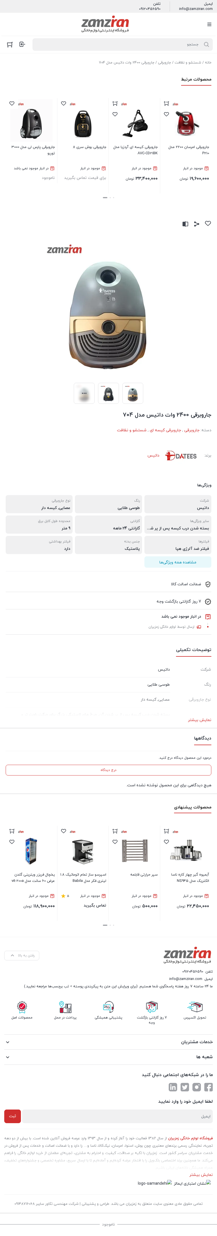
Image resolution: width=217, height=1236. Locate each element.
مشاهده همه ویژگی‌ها (177, 562)
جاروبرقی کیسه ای (165, 430)
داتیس (153, 455)
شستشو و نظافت (188, 62)
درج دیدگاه (108, 770)
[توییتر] (185, 1087)
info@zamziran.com (196, 9)
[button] (113, 197)
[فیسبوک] (208, 1087)
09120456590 (149, 9)
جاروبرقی (164, 62)
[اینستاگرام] (196, 1087)
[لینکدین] (173, 1087)
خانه (208, 62)
